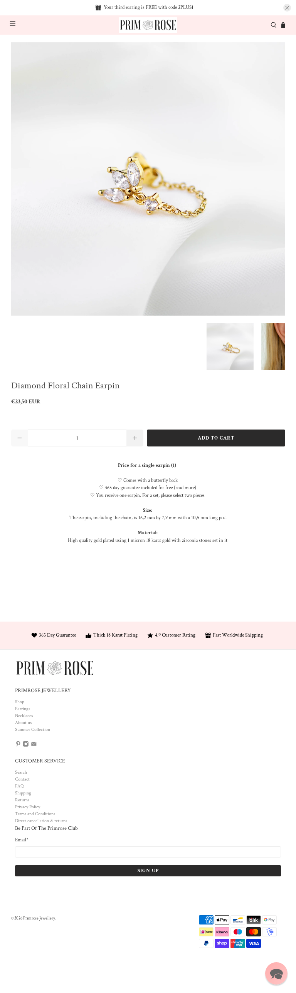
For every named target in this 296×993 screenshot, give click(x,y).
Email (22, 840)
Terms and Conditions (35, 814)
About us (23, 723)
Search (21, 772)
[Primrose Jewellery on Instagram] (26, 746)
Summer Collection (32, 729)
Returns (22, 800)
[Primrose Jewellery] (148, 25)
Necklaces (24, 716)
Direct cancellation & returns (41, 821)
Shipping (23, 793)
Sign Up (148, 871)
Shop (19, 702)
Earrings (22, 709)
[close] (287, 8)
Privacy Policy (27, 807)
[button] (276, 973)
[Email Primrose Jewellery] (34, 746)
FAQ (19, 786)
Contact (22, 779)
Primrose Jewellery (39, 918)
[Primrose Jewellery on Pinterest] (18, 746)
